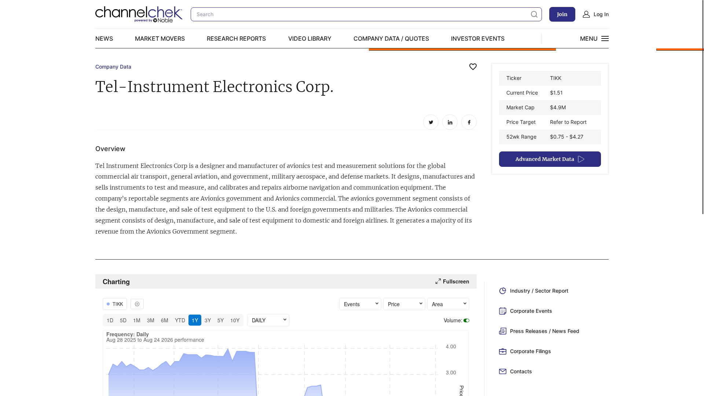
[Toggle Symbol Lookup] (137, 304)
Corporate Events (531, 311)
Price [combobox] (394, 304)
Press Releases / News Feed (544, 331)
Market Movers (160, 38)
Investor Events (478, 38)
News (104, 38)
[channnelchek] (139, 14)
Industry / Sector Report (539, 290)
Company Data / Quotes (391, 38)
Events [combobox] (352, 304)
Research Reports (236, 38)
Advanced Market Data (545, 159)
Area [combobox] (437, 304)
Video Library (309, 38)
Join (562, 14)
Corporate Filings (530, 351)
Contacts (521, 371)
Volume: (453, 320)
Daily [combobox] (258, 320)
